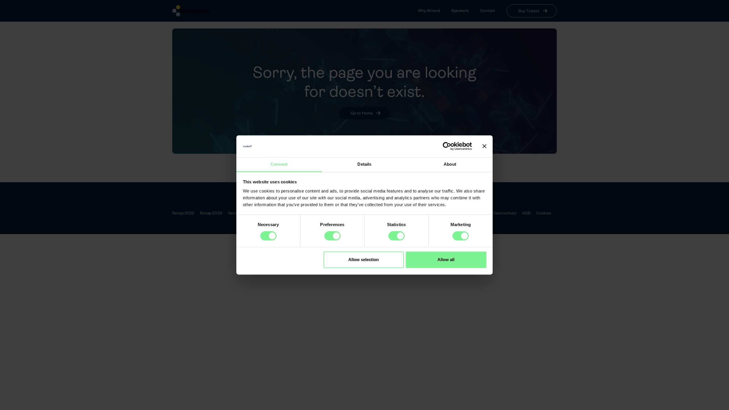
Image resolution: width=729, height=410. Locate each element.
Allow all (445, 259)
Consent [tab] (279, 164)
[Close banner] (484, 146)
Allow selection (363, 259)
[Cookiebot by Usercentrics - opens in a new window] (447, 146)
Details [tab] (364, 164)
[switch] (332, 236)
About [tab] (450, 164)
